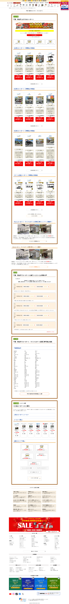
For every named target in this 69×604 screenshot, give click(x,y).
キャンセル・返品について (27, 562)
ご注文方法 (24, 558)
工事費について (12, 569)
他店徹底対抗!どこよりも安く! (14, 558)
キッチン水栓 (33, 537)
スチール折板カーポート (34, 472)
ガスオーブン (21, 542)
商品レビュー (41, 569)
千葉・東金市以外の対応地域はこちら (34, 393)
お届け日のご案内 (25, 559)
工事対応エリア (12, 570)
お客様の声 (17, 571)
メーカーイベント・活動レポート (33, 570)
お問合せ (47, 2)
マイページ (38, 559)
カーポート (56, 537)
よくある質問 (11, 562)
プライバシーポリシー (54, 559)
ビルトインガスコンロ (23, 537)
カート (44, 2)
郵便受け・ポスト (57, 547)
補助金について (41, 567)
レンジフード (21, 541)
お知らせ (37, 2)
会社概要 (52, 567)
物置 (55, 546)
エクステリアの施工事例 (19, 570)
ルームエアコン (12, 542)
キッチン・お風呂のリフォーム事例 (21, 569)
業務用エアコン (12, 543)
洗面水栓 (33, 538)
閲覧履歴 (30, 2)
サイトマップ (52, 562)
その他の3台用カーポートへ (34, 170)
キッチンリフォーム (22, 547)
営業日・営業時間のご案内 (54, 570)
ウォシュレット (12, 538)
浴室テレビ (33, 545)
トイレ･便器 (11, 537)
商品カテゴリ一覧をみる (34, 551)
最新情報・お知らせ (31, 567)
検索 (41, 2)
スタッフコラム (31, 571)
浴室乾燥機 (11, 544)
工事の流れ (11, 567)
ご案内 (34, 2)
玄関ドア (56, 545)
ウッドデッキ (57, 541)
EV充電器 (56, 538)
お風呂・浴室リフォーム (35, 546)
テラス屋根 (56, 542)
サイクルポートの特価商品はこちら (34, 241)
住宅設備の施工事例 (18, 567)
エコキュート (46, 538)
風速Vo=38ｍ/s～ (41, 455)
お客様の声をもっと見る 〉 (51, 331)
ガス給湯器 (45, 537)
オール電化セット (46, 541)
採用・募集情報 (53, 569)
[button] (23, 600)
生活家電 (45, 544)
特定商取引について (53, 558)
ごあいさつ (11, 559)
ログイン (26, 2)
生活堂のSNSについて (42, 570)
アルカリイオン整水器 (35, 542)
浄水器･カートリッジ (35, 541)
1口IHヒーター (22, 545)
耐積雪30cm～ (34, 463)
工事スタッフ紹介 (12, 571)
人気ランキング (31, 569)
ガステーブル (21, 546)
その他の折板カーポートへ (34, 209)
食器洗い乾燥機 (22, 538)
